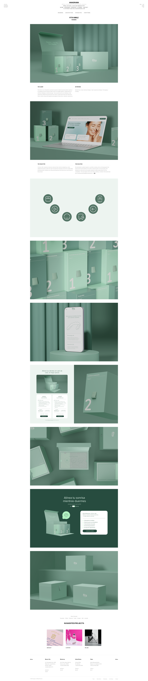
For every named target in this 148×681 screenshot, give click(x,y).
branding (60, 12)
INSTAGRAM (6, 6)
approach (67, 7)
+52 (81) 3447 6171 (49, 667)
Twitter (66, 618)
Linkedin (86, 618)
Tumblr (75, 618)
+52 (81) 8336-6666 (64, 665)
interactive (78, 12)
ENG (140, 4)
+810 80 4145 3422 (94, 665)
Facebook (62, 618)
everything (87, 12)
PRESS (143, 6)
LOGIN (143, 5)
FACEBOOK (6, 5)
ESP (143, 4)
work (61, 7)
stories (79, 7)
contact (85, 7)
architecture (69, 12)
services (73, 7)
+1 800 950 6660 (79, 665)
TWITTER (5, 4)
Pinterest (71, 618)
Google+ (79, 618)
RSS (143, 7)
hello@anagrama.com (79, 8)
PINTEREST (6, 7)
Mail (83, 618)
